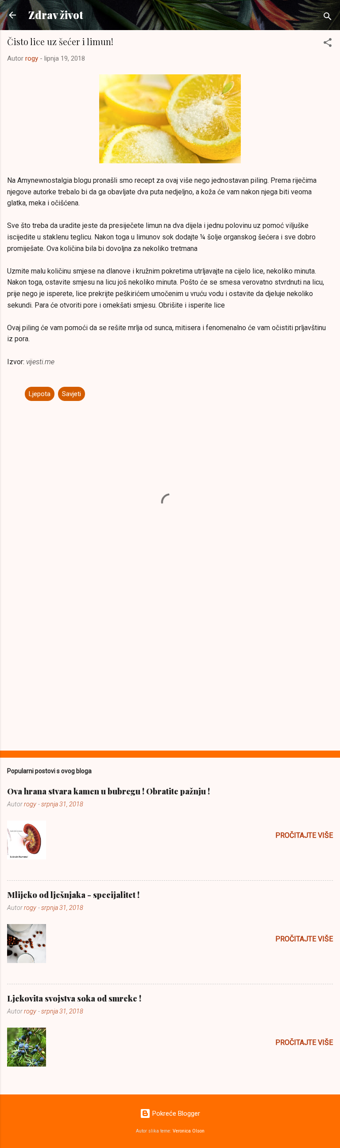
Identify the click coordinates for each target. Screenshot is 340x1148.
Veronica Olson (189, 1131)
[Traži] (327, 17)
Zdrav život (55, 15)
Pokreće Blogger (175, 1113)
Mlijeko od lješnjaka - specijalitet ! (73, 895)
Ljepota (39, 394)
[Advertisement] (170, 674)
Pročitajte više (304, 835)
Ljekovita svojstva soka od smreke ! (74, 998)
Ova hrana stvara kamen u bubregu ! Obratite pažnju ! (108, 791)
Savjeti (71, 394)
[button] (327, 44)
